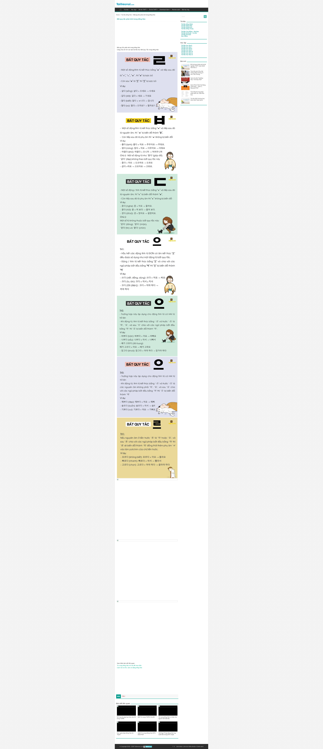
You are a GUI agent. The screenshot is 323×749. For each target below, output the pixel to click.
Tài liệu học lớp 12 (187, 54)
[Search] (205, 16)
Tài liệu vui (120, 9)
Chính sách (200, 746)
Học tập (133, 9)
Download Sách (164, 9)
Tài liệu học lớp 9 (186, 50)
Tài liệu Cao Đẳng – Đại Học (190, 31)
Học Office (184, 36)
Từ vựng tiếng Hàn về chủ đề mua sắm (129, 665)
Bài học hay (185, 9)
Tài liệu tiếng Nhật (187, 24)
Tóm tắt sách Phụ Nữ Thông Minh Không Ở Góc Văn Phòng (196, 73)
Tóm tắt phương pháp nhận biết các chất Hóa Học (197, 93)
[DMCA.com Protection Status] (147, 746)
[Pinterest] (174, 746)
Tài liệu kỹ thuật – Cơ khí (189, 33)
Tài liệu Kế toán (186, 34)
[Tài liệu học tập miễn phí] (125, 4)
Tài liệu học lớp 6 (186, 45)
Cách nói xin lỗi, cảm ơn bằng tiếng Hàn (129, 667)
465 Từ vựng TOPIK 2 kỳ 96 (146, 717)
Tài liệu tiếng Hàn (126, 15)
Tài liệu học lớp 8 (186, 48)
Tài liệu (126, 9)
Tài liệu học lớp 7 (186, 47)
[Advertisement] (147, 34)
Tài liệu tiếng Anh (186, 27)
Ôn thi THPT (153, 9)
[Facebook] (172, 746)
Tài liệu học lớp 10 (187, 51)
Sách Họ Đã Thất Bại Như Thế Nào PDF (196, 78)
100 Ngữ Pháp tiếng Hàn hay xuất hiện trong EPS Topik (167, 733)
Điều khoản (192, 746)
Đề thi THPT (142, 9)
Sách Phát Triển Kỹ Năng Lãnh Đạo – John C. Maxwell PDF (198, 86)
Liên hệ (185, 746)
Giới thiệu (179, 746)
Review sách (176, 9)
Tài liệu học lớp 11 (187, 53)
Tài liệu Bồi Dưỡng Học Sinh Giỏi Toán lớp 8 (197, 99)
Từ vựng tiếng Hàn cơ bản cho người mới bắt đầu (167, 717)
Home (118, 15)
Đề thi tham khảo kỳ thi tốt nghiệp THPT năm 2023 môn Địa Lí (198, 66)
